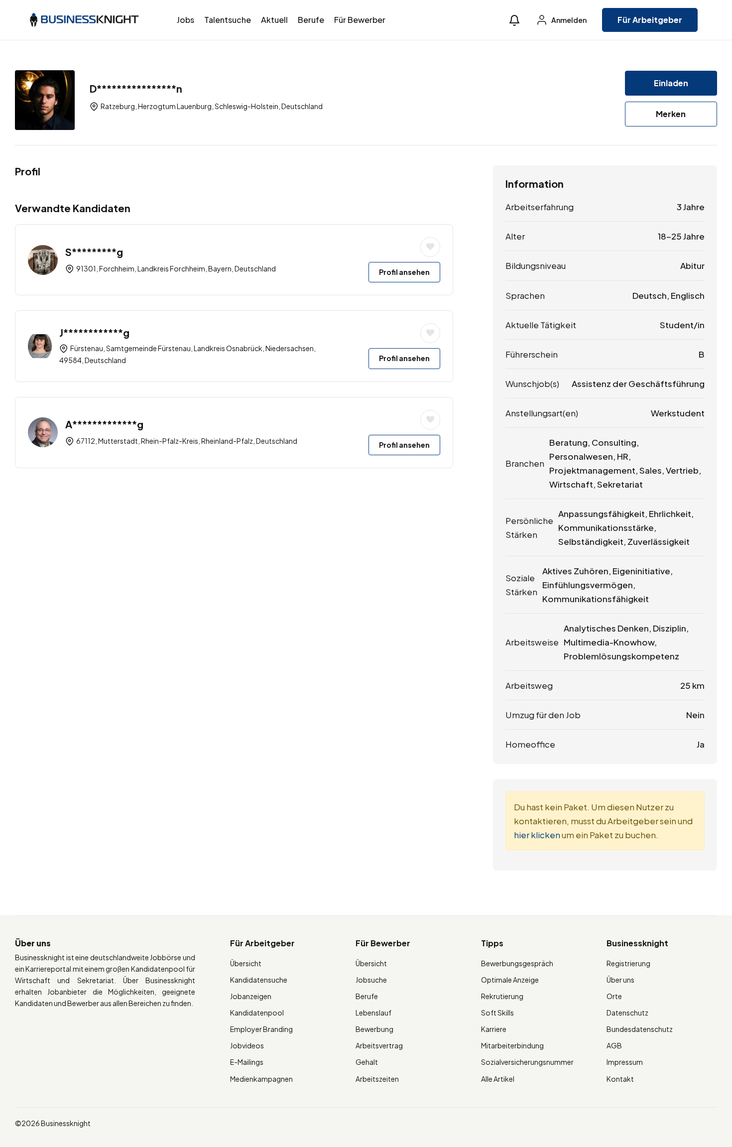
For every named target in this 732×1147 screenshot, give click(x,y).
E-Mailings (246, 1061)
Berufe (311, 19)
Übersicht (245, 963)
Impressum (625, 1061)
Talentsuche (227, 19)
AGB (614, 1045)
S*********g (94, 252)
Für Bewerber (359, 19)
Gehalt (367, 1061)
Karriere (493, 1028)
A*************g (104, 424)
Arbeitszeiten (377, 1078)
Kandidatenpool (257, 1012)
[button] (514, 20)
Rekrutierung (502, 996)
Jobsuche (371, 979)
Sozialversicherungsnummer (527, 1061)
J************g (94, 332)
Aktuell (274, 19)
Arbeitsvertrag (379, 1045)
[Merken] (430, 247)
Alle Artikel (497, 1078)
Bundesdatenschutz (640, 1028)
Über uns (620, 979)
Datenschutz (627, 1012)
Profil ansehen (404, 271)
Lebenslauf (373, 1012)
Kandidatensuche (258, 979)
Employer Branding (261, 1028)
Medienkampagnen (261, 1078)
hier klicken (537, 834)
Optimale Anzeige (510, 979)
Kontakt (620, 1078)
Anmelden (568, 19)
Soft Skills (497, 1012)
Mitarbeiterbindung (512, 1045)
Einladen (671, 83)
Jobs (185, 19)
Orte (614, 996)
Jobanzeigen (250, 996)
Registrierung (628, 963)
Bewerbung (374, 1028)
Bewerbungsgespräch (517, 963)
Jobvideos (247, 1045)
